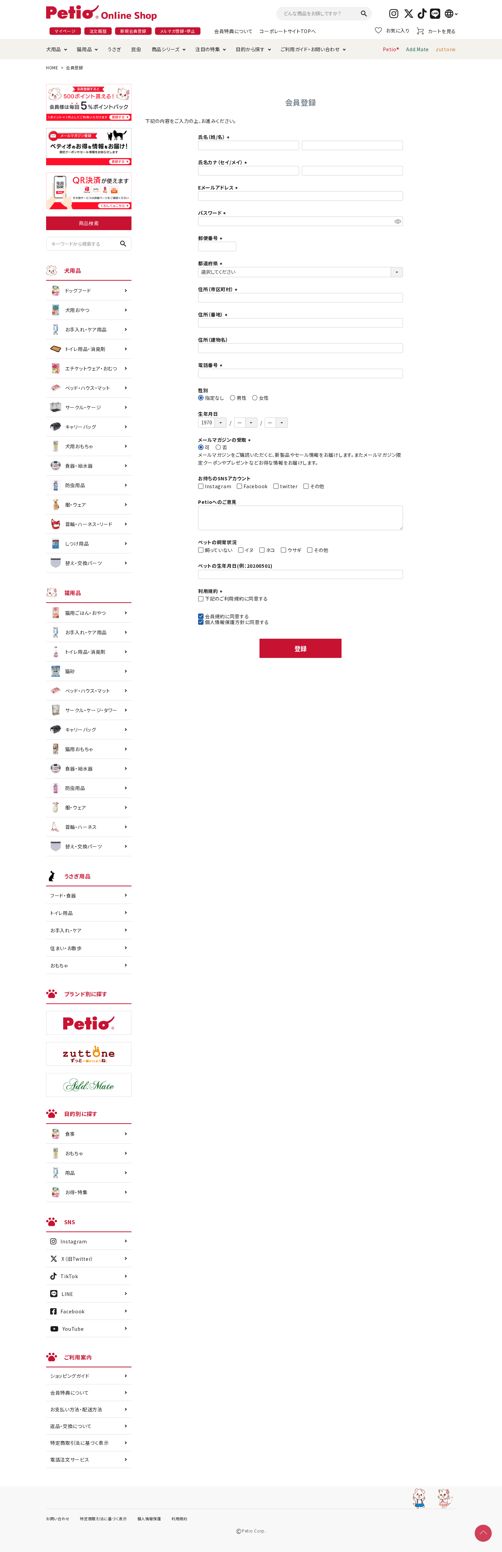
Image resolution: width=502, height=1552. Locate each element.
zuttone (446, 49)
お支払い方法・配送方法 (76, 1409)
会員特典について (233, 31)
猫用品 (84, 49)
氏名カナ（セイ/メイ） (223, 162)
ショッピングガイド (69, 1375)
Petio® (391, 49)
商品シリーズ (166, 49)
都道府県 (211, 263)
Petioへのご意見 (217, 501)
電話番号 (211, 365)
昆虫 (136, 49)
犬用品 (53, 49)
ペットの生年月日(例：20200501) (235, 565)
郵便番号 (211, 238)
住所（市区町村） (218, 289)
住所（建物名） (213, 339)
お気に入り (398, 30)
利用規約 (179, 1518)
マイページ (65, 31)
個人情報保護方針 (225, 622)
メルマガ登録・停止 (177, 31)
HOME (52, 67)
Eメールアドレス (219, 187)
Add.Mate (417, 49)
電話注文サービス (69, 1459)
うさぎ (114, 49)
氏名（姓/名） (215, 136)
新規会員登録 (133, 31)
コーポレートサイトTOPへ (288, 31)
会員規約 (215, 616)
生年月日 (208, 413)
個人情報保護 (149, 1518)
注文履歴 (98, 31)
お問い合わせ (58, 1518)
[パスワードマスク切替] (398, 221)
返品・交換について (71, 1426)
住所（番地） (213, 314)
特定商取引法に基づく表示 (79, 1442)
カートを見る (442, 31)
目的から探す (250, 49)
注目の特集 (207, 49)
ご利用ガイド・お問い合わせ (310, 49)
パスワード (213, 212)
